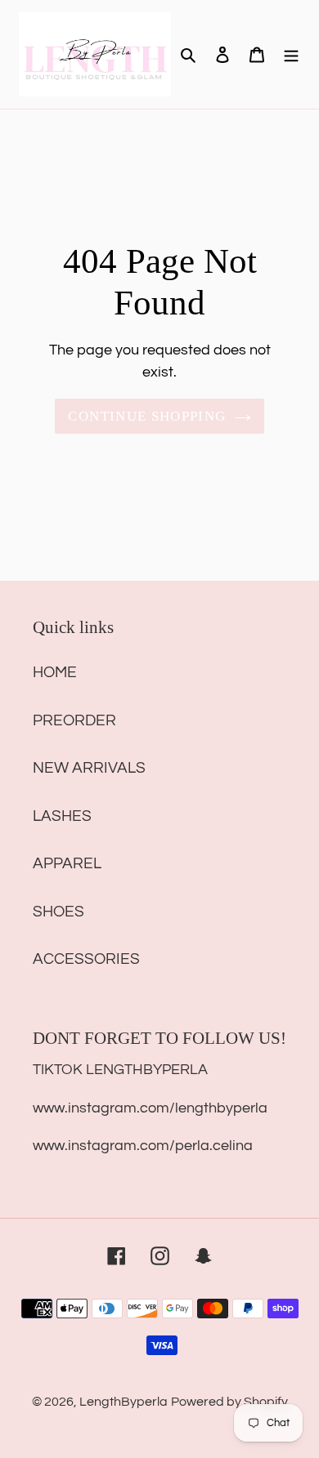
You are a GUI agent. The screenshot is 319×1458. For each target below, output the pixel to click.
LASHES (62, 816)
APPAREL (67, 863)
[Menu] (291, 54)
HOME (55, 672)
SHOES (58, 911)
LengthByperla (123, 1401)
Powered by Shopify (229, 1401)
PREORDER (74, 720)
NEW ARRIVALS (89, 768)
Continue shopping (147, 416)
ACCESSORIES (86, 959)
